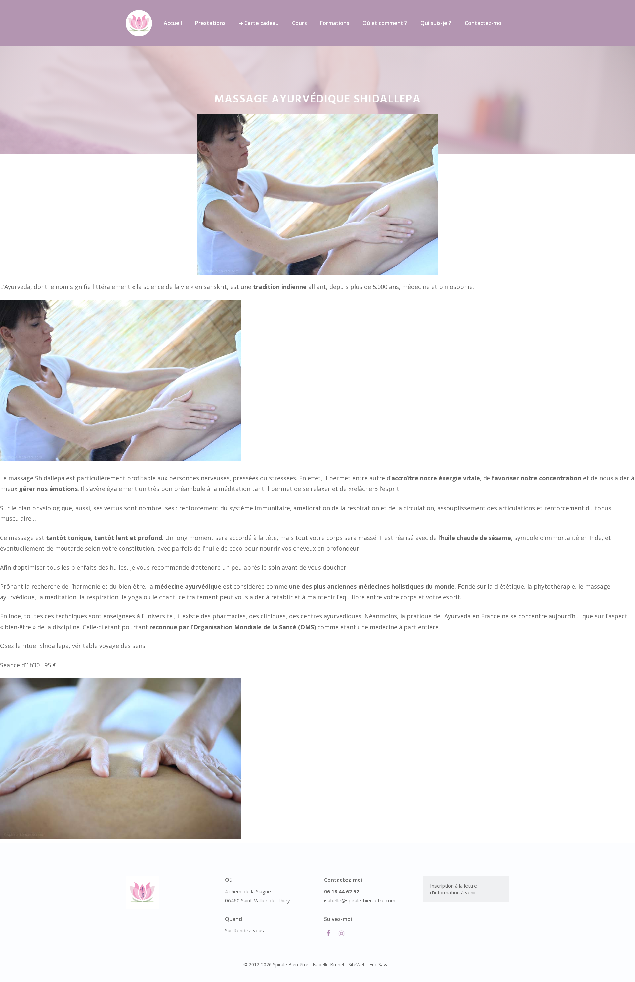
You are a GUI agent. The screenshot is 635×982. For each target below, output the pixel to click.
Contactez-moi (484, 23)
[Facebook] (328, 933)
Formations (334, 23)
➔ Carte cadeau (259, 23)
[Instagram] (341, 933)
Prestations (210, 23)
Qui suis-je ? (435, 23)
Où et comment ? (384, 23)
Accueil (173, 23)
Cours (299, 23)
